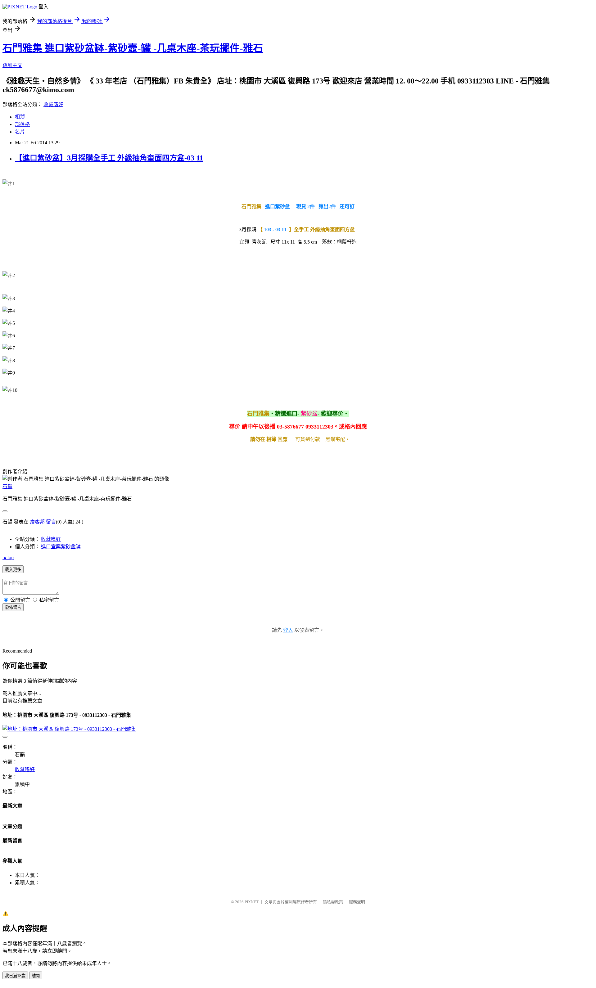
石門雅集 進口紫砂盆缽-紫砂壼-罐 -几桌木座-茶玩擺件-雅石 (132, 48)
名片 (20, 131)
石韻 (7, 486)
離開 (36, 975)
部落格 (22, 124)
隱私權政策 (333, 902)
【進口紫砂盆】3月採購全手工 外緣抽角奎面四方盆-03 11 (109, 158)
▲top (8, 557)
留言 (51, 521)
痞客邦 (37, 521)
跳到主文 (12, 65)
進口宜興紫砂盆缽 (61, 546)
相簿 (20, 116)
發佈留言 (13, 607)
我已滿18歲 (15, 975)
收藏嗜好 (53, 104)
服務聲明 (357, 902)
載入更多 (13, 569)
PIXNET (252, 902)
